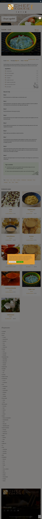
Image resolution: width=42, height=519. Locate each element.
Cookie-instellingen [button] (12, 261)
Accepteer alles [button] (20, 261)
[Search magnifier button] (40, 18)
